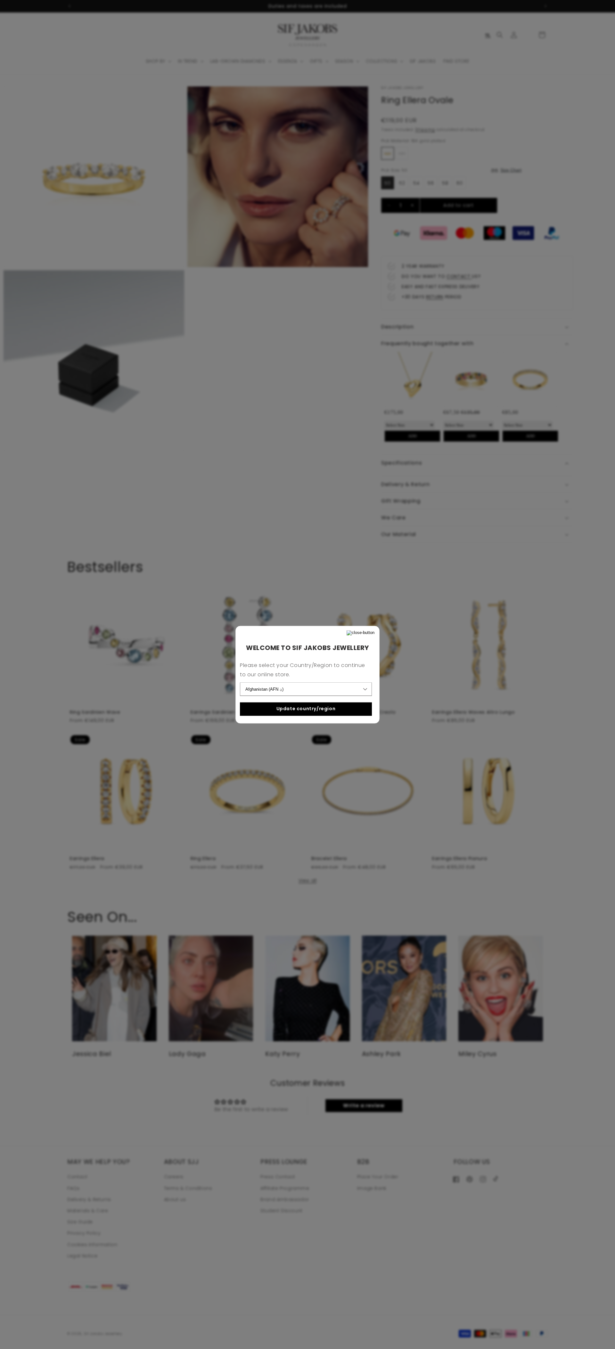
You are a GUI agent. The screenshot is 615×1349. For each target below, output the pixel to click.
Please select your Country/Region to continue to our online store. (302, 670)
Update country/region (306, 709)
